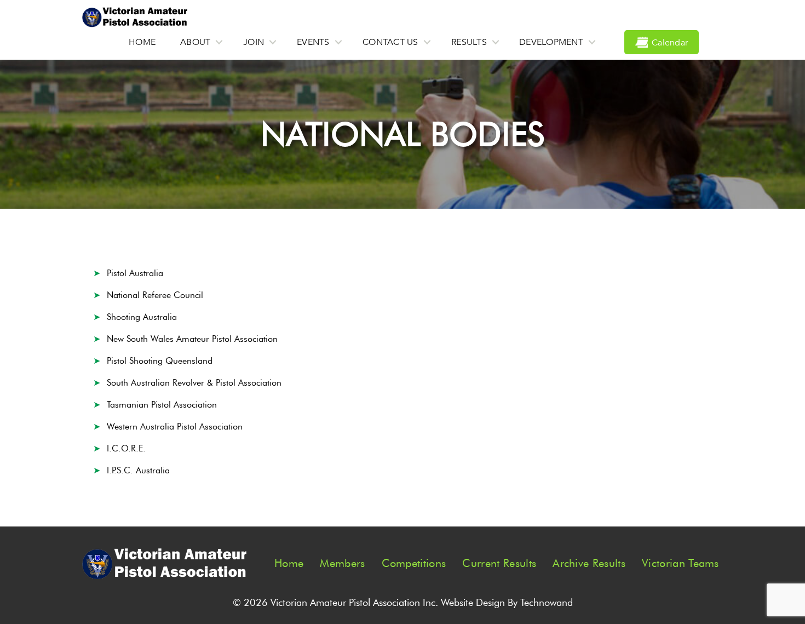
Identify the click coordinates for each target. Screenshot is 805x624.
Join (253, 42)
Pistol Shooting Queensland (159, 361)
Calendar (670, 43)
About (195, 42)
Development (551, 42)
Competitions (414, 563)
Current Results (499, 563)
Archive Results (589, 563)
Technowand (546, 603)
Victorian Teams (680, 563)
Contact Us (390, 42)
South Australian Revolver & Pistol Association (194, 382)
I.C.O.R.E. (126, 448)
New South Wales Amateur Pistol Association (192, 339)
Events (313, 42)
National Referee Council (155, 295)
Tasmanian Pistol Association (162, 404)
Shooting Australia (142, 317)
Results (469, 42)
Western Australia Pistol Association (175, 426)
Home (142, 42)
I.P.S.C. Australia (138, 470)
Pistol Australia (135, 273)
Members (342, 563)
